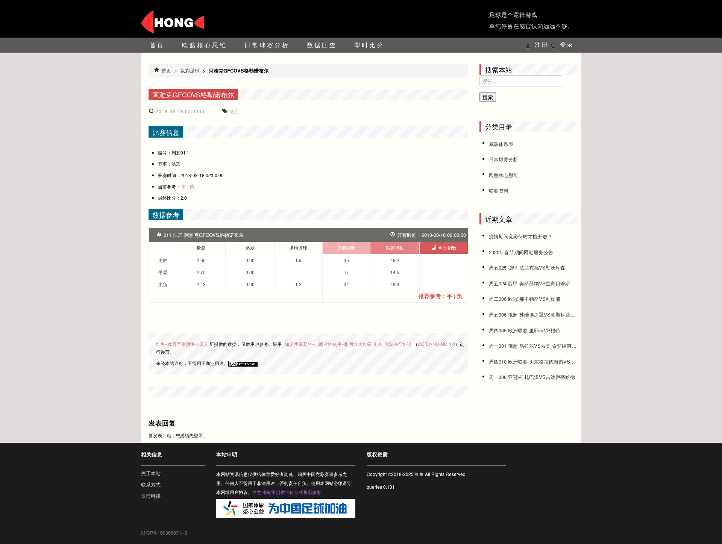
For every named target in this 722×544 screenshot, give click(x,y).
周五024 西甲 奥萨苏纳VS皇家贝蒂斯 (529, 283)
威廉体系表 (501, 143)
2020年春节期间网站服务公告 (521, 252)
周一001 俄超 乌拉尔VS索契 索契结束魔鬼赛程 (533, 345)
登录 (566, 44)
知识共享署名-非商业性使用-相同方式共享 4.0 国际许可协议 (348, 344)
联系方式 (151, 484)
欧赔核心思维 (204, 45)
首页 (157, 45)
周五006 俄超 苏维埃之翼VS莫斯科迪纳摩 (533, 314)
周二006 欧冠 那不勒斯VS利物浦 (524, 298)
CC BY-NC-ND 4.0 (436, 344)
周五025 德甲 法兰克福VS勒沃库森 (527, 267)
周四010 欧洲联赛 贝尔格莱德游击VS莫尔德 (533, 361)
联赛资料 (498, 190)
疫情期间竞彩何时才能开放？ (520, 236)
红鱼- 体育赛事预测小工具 (182, 344)
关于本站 (151, 473)
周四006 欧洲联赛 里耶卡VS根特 (524, 330)
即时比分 (369, 45)
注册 (541, 44)
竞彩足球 (190, 70)
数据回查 (322, 45)
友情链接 (151, 495)
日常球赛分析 (267, 45)
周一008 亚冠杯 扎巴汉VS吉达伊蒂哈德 (532, 376)
